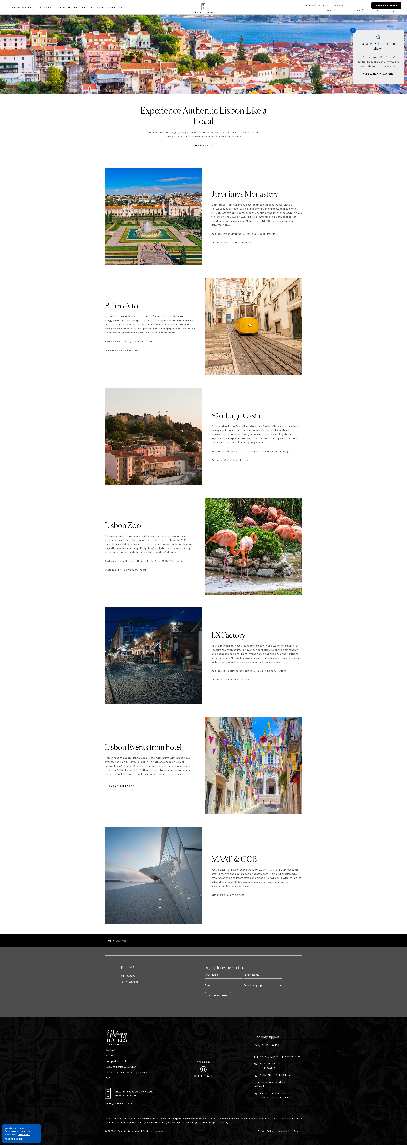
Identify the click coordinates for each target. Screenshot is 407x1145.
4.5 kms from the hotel (231, 679)
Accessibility (283, 1131)
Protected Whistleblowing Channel (127, 1072)
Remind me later (387, 11)
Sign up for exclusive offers (225, 967)
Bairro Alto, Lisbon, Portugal (134, 341)
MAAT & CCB (234, 858)
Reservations (386, 5)
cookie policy (24, 1134)
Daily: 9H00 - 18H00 (266, 1045)
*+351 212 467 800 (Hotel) (276, 1075)
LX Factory (228, 634)
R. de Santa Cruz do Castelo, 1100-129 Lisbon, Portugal (256, 451)
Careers (298, 1131)
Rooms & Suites (46, 7)
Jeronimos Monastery (244, 193)
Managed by (203, 1061)
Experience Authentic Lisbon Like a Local (203, 115)
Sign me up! (218, 995)
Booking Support (266, 1036)
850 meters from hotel (231, 242)
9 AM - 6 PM (338, 11)
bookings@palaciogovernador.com (281, 1056)
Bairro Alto (121, 305)
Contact (110, 1050)
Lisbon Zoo (123, 524)
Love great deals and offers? (378, 46)
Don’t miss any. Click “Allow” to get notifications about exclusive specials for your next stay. (378, 61)
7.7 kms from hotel (122, 350)
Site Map (111, 1055)
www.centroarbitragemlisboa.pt (163, 1122)
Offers (61, 7)
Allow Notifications (378, 74)
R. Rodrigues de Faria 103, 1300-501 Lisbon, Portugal (255, 670)
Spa (92, 7)
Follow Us (128, 967)
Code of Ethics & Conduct (121, 1066)
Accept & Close (14, 1139)
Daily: (328, 11)
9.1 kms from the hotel (231, 460)
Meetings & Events (78, 7)
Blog (121, 7)
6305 (118, 1103)
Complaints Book (116, 1061)
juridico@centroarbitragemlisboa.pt (207, 1122)
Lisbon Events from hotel (143, 746)
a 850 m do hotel (228, 894)
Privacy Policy (265, 1131)
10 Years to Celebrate (23, 7)
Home (108, 941)
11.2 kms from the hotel (125, 569)
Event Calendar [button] (122, 787)
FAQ (108, 1078)
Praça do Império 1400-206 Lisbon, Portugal (250, 233)
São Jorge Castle (236, 415)
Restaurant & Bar (106, 7)
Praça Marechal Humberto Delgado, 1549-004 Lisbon (150, 561)
